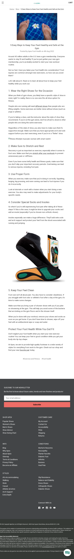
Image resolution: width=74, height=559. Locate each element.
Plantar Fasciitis (44, 454)
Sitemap (6, 457)
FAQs (40, 430)
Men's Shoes (7, 427)
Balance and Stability (46, 480)
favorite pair (24, 350)
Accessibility (43, 427)
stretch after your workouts (44, 153)
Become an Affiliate (10, 465)
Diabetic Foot (43, 457)
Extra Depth (7, 495)
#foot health (46, 359)
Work (5, 483)
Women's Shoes (9, 424)
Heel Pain (42, 465)
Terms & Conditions (10, 459)
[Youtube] (54, 508)
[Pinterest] (44, 366)
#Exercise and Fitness (31, 359)
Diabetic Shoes (44, 489)
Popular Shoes (8, 421)
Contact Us (42, 424)
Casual (5, 486)
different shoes (41, 106)
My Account (43, 421)
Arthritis (41, 459)
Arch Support (8, 492)
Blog (4, 448)
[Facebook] (29, 366)
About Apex (7, 454)
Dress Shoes (43, 483)
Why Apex (6, 451)
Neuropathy (42, 451)
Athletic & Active (9, 489)
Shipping (41, 433)
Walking (6, 480)
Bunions (41, 462)
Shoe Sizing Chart (9, 433)
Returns (41, 436)
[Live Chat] (67, 553)
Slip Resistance (44, 477)
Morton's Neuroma (45, 448)
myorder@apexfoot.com (48, 547)
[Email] (33, 366)
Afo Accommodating (10, 477)
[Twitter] (40, 366)
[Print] (37, 366)
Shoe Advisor (8, 430)
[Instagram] (47, 508)
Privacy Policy (8, 462)
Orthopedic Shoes (45, 486)
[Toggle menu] (2, 2)
